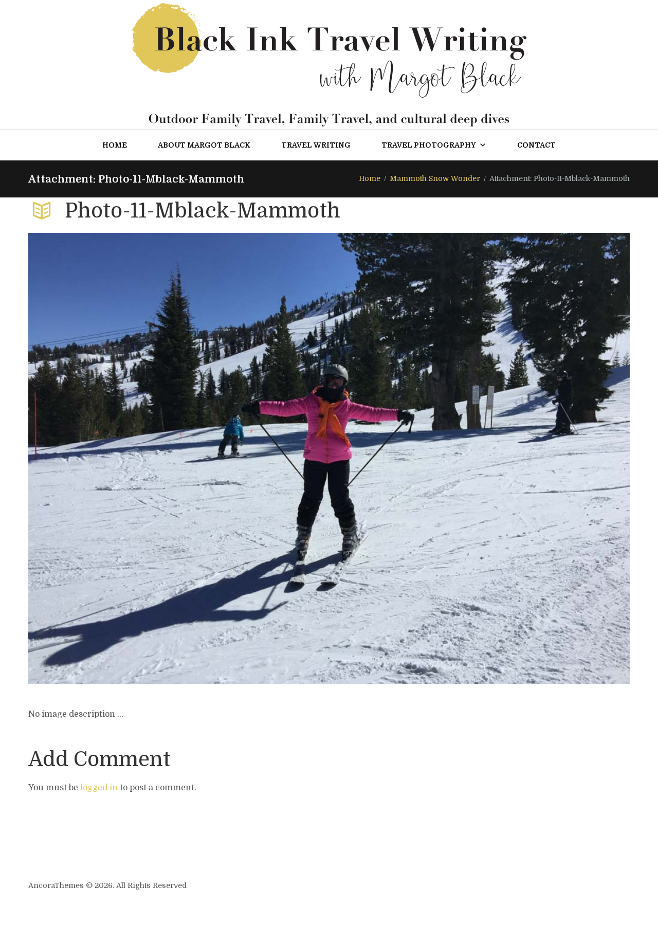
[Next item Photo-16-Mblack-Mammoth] (479, 459)
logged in (99, 787)
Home (114, 145)
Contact (536, 145)
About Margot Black (204, 145)
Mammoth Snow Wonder (435, 178)
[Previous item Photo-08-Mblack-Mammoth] (178, 459)
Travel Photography (428, 145)
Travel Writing (316, 145)
